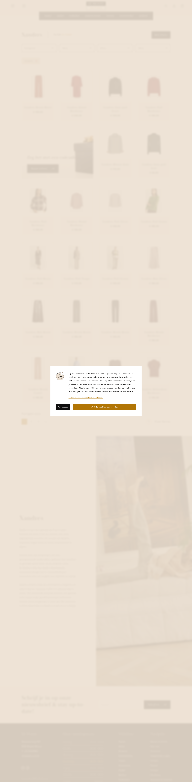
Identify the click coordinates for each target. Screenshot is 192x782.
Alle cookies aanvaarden (106, 407)
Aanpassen (63, 407)
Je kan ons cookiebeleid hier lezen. (86, 397)
